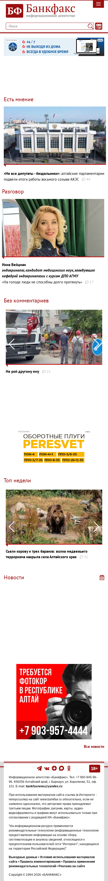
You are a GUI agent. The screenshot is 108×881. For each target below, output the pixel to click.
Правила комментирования (40, 861)
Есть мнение (18, 99)
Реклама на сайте (72, 866)
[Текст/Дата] (98, 26)
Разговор (13, 191)
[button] (96, 344)
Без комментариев (26, 300)
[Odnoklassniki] (69, 768)
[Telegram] (39, 768)
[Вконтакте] (46, 768)
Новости (14, 577)
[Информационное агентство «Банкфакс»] (40, 11)
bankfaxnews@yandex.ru (44, 786)
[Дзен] (54, 768)
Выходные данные (23, 857)
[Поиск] (90, 26)
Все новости (94, 746)
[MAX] (62, 768)
